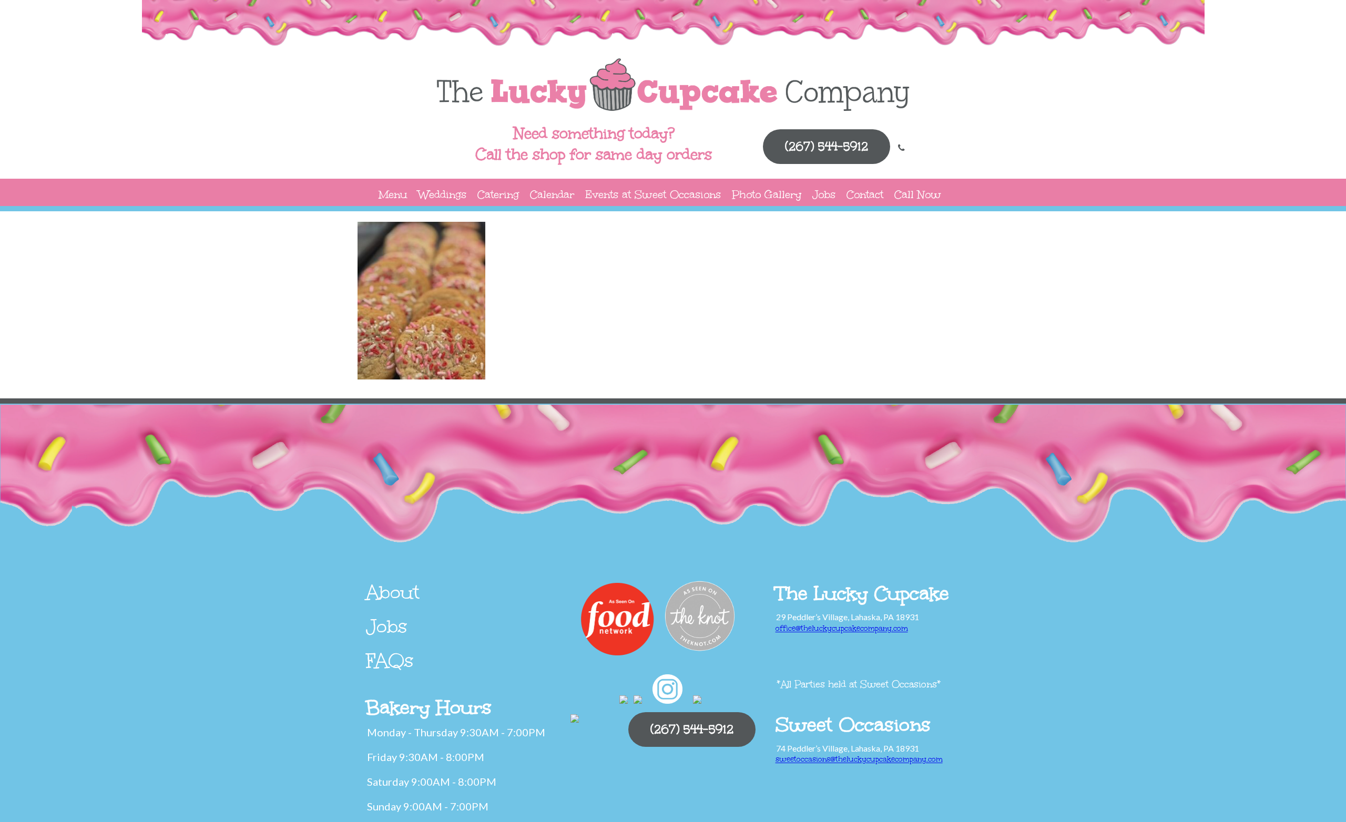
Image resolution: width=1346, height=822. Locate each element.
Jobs (823, 194)
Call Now (917, 194)
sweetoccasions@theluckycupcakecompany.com (859, 759)
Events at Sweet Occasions (653, 194)
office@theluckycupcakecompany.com (842, 628)
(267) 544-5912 (826, 146)
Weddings (442, 194)
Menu (393, 194)
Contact (865, 194)
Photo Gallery (766, 194)
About (393, 592)
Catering (498, 194)
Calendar (552, 194)
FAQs (390, 660)
